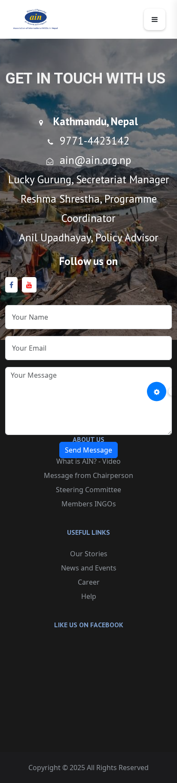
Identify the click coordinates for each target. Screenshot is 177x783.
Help (88, 596)
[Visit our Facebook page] (11, 285)
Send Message (88, 450)
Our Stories (88, 553)
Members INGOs (88, 504)
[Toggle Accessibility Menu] (156, 391)
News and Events (88, 568)
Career (89, 582)
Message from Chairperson (88, 475)
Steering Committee (88, 489)
